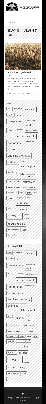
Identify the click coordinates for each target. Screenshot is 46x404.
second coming (16, 223)
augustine (10, 115)
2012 (9, 108)
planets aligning (12, 192)
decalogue (20, 129)
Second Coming (25, 93)
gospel (10, 172)
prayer (11, 198)
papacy (32, 188)
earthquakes (31, 130)
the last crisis (13, 230)
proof (28, 197)
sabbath (23, 209)
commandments (30, 120)
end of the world (26, 136)
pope (29, 193)
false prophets (28, 166)
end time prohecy (15, 149)
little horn (30, 176)
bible (19, 115)
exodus (23, 161)
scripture (26, 218)
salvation (14, 216)
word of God (12, 235)
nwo (24, 187)
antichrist (30, 109)
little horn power (14, 181)
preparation (20, 197)
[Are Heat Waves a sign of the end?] (23, 56)
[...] (11, 89)
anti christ (18, 109)
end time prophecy (19, 155)
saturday (26, 214)
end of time (15, 143)
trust (24, 230)
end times (13, 162)
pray (35, 192)
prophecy (22, 202)
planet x (22, 192)
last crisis (30, 171)
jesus (20, 174)
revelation (12, 209)
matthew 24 (29, 182)
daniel (28, 125)
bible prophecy (15, 121)
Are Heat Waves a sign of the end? (19, 72)
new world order (14, 187)
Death (11, 130)
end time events (29, 141)
